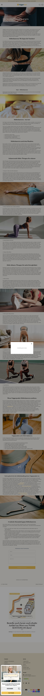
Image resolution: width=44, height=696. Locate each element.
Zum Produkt (11, 693)
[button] (11, 688)
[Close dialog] (20, 666)
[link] (11, 674)
